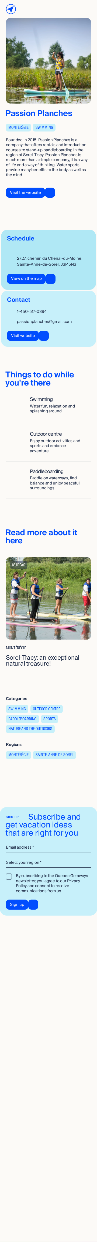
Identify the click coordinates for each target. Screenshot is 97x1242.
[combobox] (48, 863)
